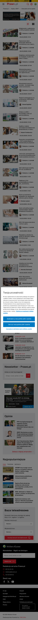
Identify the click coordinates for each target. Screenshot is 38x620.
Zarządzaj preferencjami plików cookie (19, 329)
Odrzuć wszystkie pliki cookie (19, 324)
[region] (19, 310)
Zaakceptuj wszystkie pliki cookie (19, 319)
